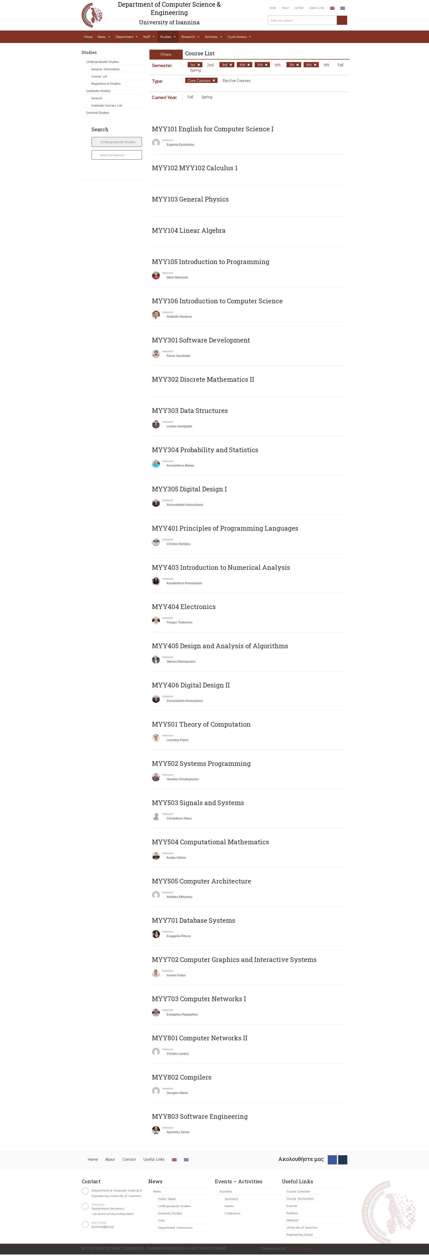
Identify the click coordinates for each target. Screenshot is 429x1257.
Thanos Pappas (300, 1248)
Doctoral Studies (97, 112)
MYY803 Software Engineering (200, 1116)
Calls (161, 1220)
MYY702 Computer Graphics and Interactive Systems (234, 959)
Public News (167, 1198)
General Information (105, 69)
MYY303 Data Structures (190, 410)
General (96, 98)
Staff (146, 36)
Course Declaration (300, 1198)
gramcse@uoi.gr (103, 1226)
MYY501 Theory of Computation (201, 724)
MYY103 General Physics (190, 199)
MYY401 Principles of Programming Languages (225, 528)
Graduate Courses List (106, 105)
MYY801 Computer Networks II (200, 1038)
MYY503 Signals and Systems (198, 802)
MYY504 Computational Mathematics (210, 842)
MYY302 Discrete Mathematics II (203, 379)
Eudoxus (292, 1213)
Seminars (231, 1198)
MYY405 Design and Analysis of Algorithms (220, 646)
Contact (299, 7)
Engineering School (299, 1234)
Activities (211, 36)
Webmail (292, 1220)
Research (188, 36)
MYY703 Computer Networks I (199, 998)
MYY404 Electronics (184, 606)
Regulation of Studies (105, 83)
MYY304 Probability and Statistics (205, 449)
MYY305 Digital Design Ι (189, 489)
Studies (165, 36)
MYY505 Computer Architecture (201, 881)
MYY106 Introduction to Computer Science (217, 301)
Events (229, 1206)
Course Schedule (298, 1191)
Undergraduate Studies (102, 61)
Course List (99, 76)
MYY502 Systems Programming (201, 763)
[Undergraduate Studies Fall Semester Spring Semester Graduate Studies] (117, 142)
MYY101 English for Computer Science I (213, 129)
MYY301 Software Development (201, 340)
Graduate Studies (98, 90)
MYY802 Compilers (182, 1077)
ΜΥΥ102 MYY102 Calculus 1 (195, 168)
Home (272, 7)
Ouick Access (237, 36)
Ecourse (291, 1205)
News (102, 36)
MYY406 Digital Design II (191, 685)
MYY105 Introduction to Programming (210, 261)
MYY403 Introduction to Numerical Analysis (221, 567)
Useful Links (316, 7)
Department (124, 36)
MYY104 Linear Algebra (189, 230)
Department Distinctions (175, 1227)
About (285, 7)
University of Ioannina (301, 1227)
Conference (233, 1213)
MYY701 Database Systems (193, 920)
